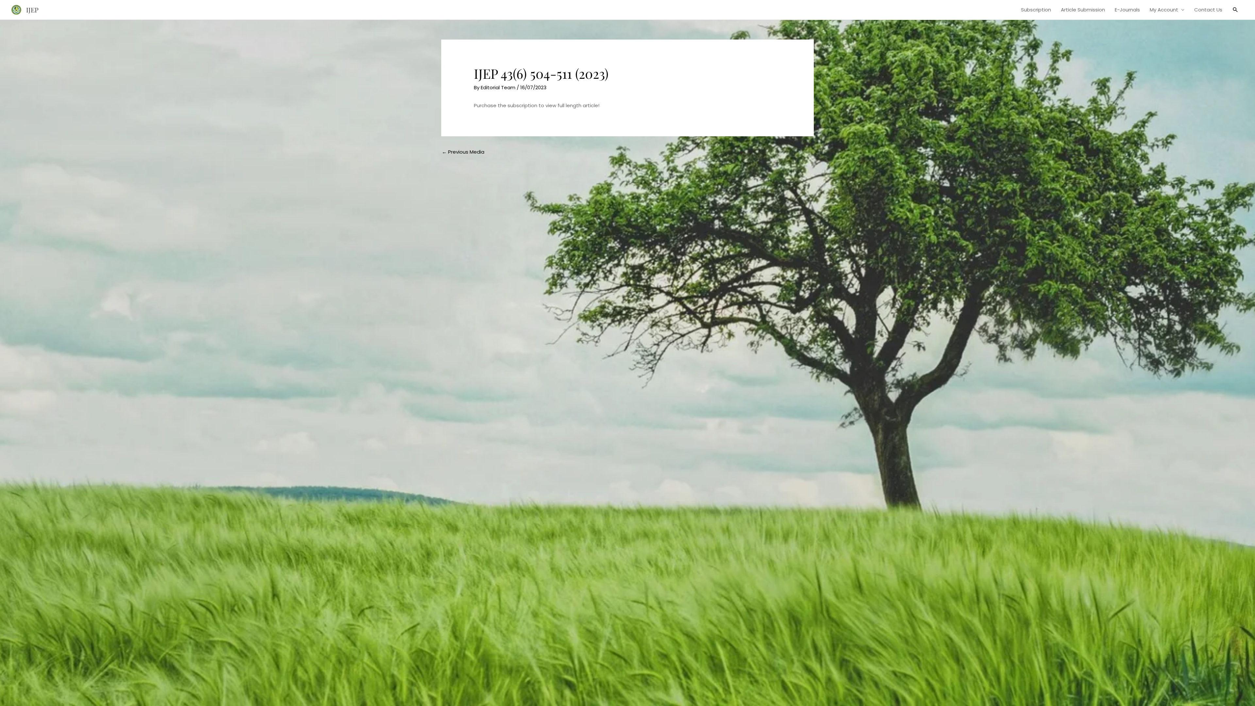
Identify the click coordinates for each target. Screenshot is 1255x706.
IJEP (32, 9)
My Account (1164, 9)
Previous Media (463, 151)
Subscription (1036, 9)
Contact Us (1208, 9)
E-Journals (1127, 9)
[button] (1235, 10)
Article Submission (1083, 9)
